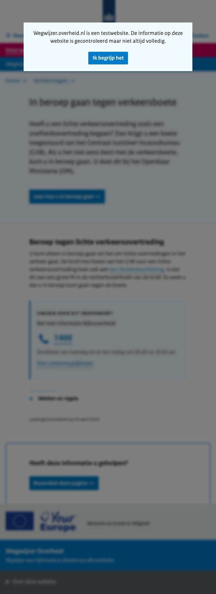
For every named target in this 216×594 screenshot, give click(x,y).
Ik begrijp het (108, 58)
